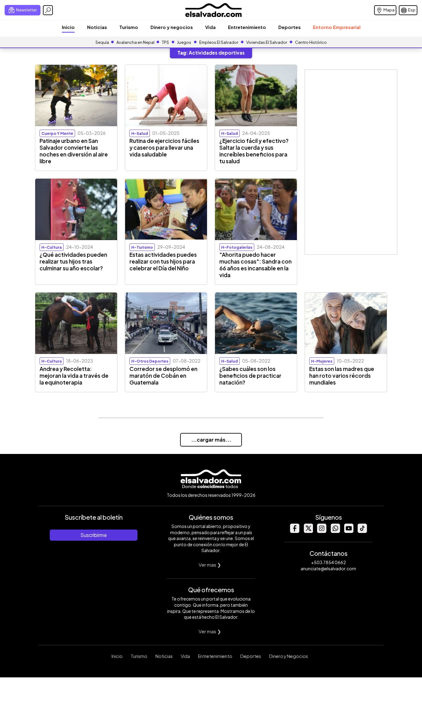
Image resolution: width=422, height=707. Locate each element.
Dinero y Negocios (288, 656)
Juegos (184, 42)
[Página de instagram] (322, 531)
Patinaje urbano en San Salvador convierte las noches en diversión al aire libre (74, 150)
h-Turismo (142, 247)
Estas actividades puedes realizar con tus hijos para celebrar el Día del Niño (163, 261)
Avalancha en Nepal (135, 42)
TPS (165, 42)
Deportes (289, 27)
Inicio (68, 27)
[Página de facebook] (294, 531)
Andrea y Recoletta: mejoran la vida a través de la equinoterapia (74, 375)
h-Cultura (51, 247)
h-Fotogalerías (236, 247)
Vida (210, 27)
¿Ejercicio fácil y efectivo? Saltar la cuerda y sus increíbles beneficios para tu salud (254, 150)
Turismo (128, 27)
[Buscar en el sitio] (48, 10)
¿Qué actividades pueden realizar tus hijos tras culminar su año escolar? (73, 261)
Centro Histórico (311, 42)
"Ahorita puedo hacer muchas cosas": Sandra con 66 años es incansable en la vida (255, 264)
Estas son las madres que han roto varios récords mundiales (341, 375)
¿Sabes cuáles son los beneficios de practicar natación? (250, 375)
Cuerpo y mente (57, 133)
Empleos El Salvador (218, 42)
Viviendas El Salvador (266, 42)
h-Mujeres (321, 361)
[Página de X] (308, 531)
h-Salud (139, 133)
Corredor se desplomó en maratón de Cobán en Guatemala (163, 375)
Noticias (97, 27)
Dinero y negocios (171, 27)
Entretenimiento (247, 27)
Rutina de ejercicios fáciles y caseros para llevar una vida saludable (164, 147)
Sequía (102, 42)
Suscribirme (93, 535)
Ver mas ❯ (210, 565)
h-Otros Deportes (149, 361)
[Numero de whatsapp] (335, 531)
